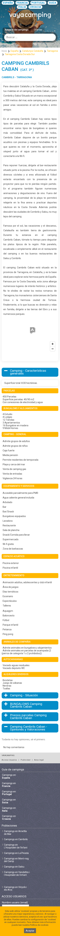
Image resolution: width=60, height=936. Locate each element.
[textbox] (30, 37)
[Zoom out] (52, 348)
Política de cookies (39, 925)
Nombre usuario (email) (15, 902)
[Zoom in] (52, 344)
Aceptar (30, 930)
